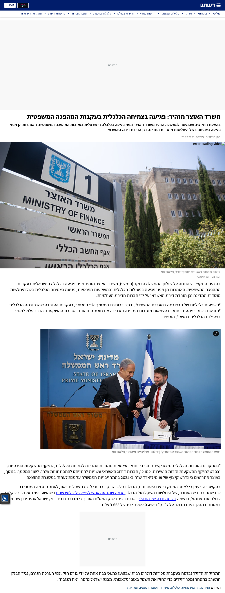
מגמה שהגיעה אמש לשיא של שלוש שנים (90, 493)
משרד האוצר (159, 588)
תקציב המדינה (138, 588)
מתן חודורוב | (212, 137)
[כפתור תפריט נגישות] (5, 498)
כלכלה (175, 588)
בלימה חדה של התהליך (156, 499)
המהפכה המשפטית (196, 588)
